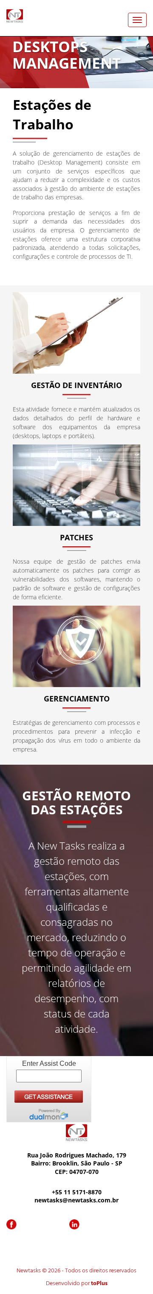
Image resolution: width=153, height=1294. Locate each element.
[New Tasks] (14, 15)
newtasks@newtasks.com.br (76, 1200)
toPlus (99, 1283)
